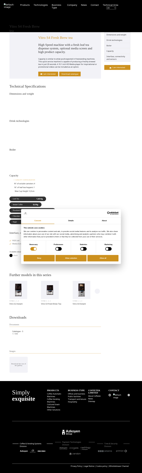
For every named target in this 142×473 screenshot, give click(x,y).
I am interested (49, 74)
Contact (95, 4)
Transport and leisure (77, 399)
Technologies (41, 4)
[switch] (58, 249)
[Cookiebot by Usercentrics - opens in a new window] (108, 213)
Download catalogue (69, 74)
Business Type (56, 6)
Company (72, 4)
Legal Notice (89, 466)
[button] (97, 291)
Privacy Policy (76, 466)
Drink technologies (114, 40)
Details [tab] (71, 221)
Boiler (109, 45)
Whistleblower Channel (119, 466)
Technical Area (110, 4)
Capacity (110, 51)
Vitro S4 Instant (79, 304)
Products (25, 4)
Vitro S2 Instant (16, 304)
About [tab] (104, 221)
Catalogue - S (17, 331)
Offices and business (76, 393)
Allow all (103, 258)
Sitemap (91, 401)
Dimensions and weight (116, 35)
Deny (39, 258)
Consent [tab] (37, 221)
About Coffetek (94, 396)
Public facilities (74, 396)
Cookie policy (101, 466)
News (84, 4)
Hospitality (72, 401)
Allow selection (71, 258)
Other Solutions (53, 409)
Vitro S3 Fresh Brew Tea (51, 304)
